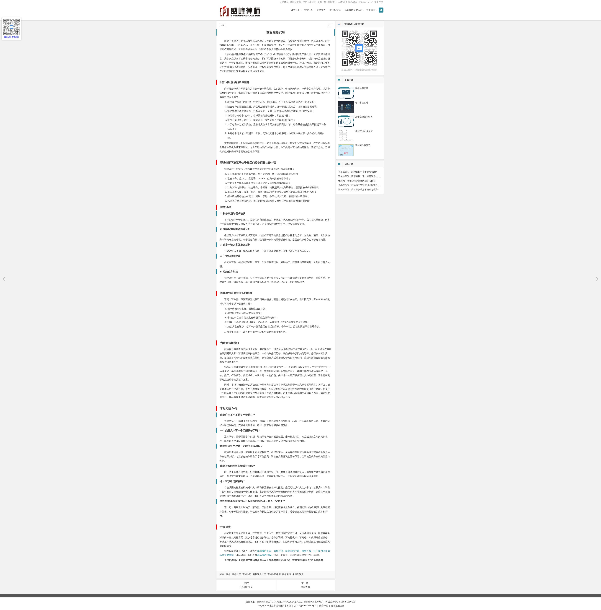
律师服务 (295, 10)
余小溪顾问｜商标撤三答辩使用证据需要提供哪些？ (363, 185)
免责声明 (378, 2)
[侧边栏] (329, 25)
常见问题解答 (309, 2)
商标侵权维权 (264, 555)
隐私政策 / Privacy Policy (360, 2)
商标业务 (308, 10)
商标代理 (236, 574)
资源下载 (321, 2)
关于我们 (370, 10)
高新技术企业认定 (353, 10)
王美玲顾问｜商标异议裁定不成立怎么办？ (359, 189)
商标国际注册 (292, 551)
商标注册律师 (274, 574)
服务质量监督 (337, 605)
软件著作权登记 (362, 145)
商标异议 (278, 551)
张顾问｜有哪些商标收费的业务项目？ (356, 180)
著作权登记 (335, 10)
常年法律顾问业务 (364, 117)
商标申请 (286, 574)
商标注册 (246, 574)
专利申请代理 (361, 102)
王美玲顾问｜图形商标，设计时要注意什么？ (360, 176)
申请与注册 (298, 574)
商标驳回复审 (264, 551)
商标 (228, 574)
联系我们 (332, 2)
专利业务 (321, 10)
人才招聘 (342, 2)
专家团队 (284, 2)
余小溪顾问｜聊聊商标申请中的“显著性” (357, 172)
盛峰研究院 (295, 2)
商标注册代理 (259, 574)
